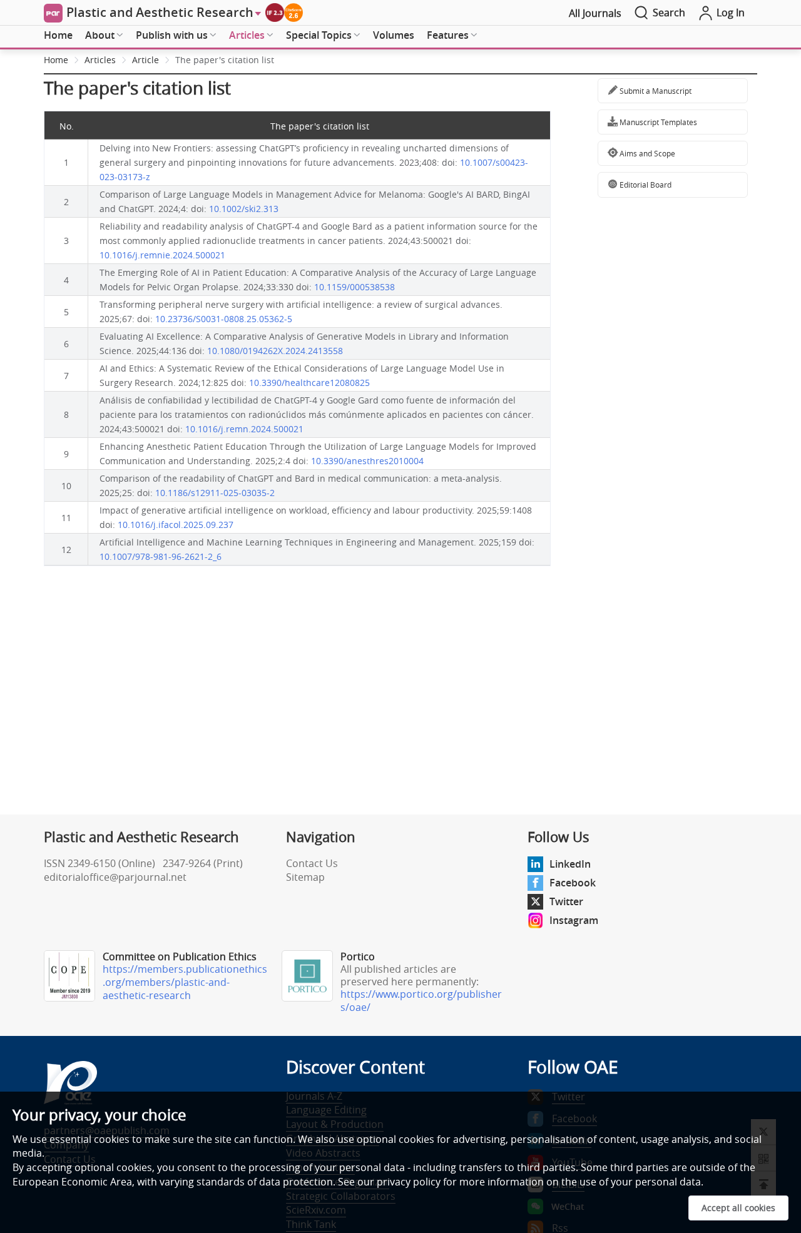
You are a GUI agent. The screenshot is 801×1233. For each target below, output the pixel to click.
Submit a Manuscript (654, 91)
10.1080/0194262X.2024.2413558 (275, 351)
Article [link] (145, 60)
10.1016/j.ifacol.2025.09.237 (175, 524)
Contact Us (312, 863)
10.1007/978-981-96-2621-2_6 (160, 556)
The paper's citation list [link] (224, 60)
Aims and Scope (646, 153)
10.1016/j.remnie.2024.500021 (162, 255)
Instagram (573, 920)
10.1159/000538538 (354, 287)
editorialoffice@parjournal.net (115, 877)
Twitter (566, 901)
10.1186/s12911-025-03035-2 (215, 493)
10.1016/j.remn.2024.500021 (244, 429)
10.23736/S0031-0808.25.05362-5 (223, 319)
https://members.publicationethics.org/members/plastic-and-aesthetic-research (185, 982)
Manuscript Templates (657, 122)
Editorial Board (644, 185)
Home (58, 35)
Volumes (393, 35)
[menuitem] (58, 36)
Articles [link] (100, 60)
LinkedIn (570, 864)
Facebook (572, 883)
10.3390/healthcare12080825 (309, 382)
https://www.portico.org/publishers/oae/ (421, 1000)
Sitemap (305, 877)
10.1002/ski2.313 (243, 209)
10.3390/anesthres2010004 (367, 461)
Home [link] (56, 60)
